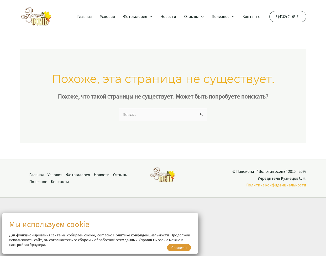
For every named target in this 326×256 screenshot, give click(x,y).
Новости (168, 16)
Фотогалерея (135, 16)
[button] (149, 16)
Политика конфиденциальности (276, 185)
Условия (107, 16)
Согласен (179, 247)
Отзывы (191, 16)
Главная (84, 16)
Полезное (221, 16)
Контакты (251, 16)
